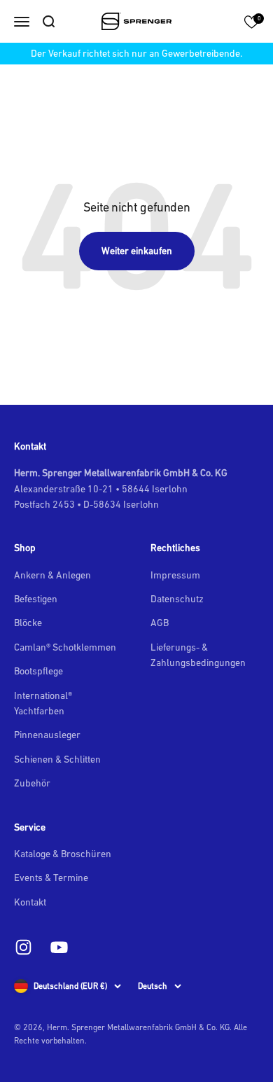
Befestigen (35, 598)
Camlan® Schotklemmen (65, 647)
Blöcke (28, 622)
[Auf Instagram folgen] (23, 947)
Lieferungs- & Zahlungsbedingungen (198, 654)
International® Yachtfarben (43, 703)
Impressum (175, 575)
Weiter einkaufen (137, 250)
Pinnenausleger (47, 734)
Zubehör (32, 783)
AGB (159, 622)
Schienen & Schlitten (57, 759)
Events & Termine (51, 877)
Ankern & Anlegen (52, 575)
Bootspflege (38, 671)
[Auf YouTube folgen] (59, 947)
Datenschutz (177, 598)
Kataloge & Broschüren (62, 853)
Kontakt (30, 902)
